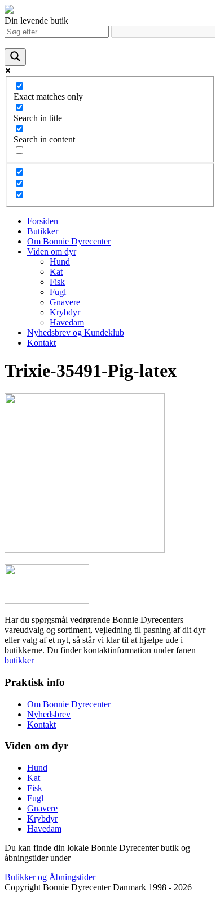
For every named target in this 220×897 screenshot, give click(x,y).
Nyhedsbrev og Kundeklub (75, 332)
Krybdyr (65, 312)
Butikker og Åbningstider (50, 877)
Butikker (42, 231)
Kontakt (41, 342)
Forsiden (42, 221)
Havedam (67, 322)
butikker (19, 660)
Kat (56, 271)
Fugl (58, 292)
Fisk (57, 282)
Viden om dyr (51, 251)
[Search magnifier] (15, 57)
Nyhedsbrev (49, 714)
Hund (60, 261)
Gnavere (65, 302)
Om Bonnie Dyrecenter (69, 241)
